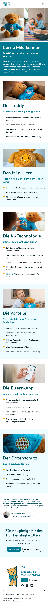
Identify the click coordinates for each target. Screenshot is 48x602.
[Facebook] (22, 585)
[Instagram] (27, 585)
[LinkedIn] (31, 585)
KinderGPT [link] (10, 274)
